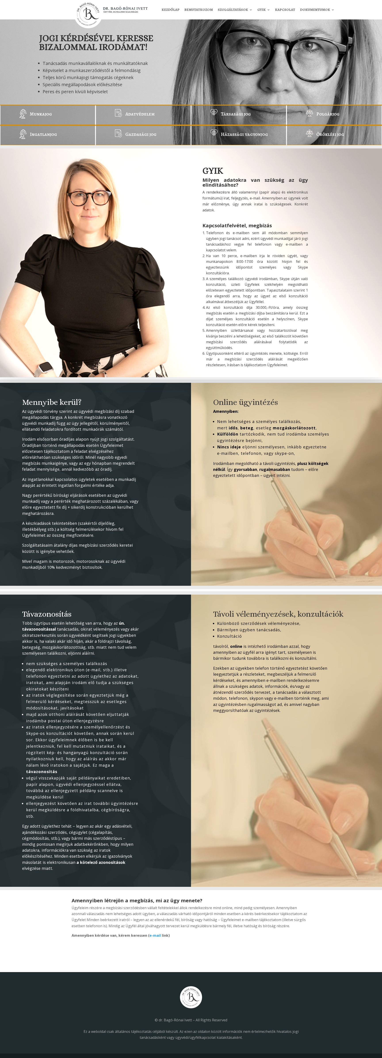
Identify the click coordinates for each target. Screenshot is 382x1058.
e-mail (155, 935)
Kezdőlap (171, 10)
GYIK (261, 10)
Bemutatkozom (198, 10)
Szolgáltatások (233, 10)
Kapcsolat (285, 10)
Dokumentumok (315, 10)
